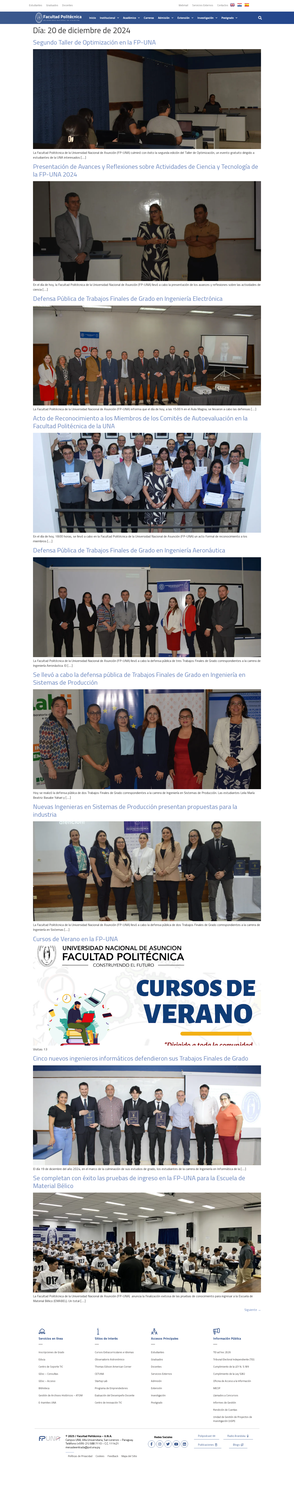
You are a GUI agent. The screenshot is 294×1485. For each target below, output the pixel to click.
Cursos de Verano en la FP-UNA (75, 939)
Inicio (92, 18)
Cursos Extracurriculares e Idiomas (114, 1352)
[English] (232, 4)
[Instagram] (159, 1444)
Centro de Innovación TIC (108, 1403)
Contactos (222, 5)
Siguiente (252, 1309)
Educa (42, 1359)
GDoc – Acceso (47, 1381)
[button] (260, 17)
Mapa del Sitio (129, 1456)
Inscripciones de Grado (51, 1352)
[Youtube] (176, 1444)
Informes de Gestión (224, 1403)
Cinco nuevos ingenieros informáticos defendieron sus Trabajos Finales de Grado (140, 1058)
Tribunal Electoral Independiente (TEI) (233, 1359)
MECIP (216, 1388)
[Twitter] (168, 1444)
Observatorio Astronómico (109, 1359)
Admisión (164, 18)
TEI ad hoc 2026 (222, 1352)
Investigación (205, 18)
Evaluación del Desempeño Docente (114, 1395)
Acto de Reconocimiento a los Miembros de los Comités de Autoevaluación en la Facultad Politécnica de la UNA (140, 421)
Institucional (107, 18)
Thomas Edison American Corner (113, 1367)
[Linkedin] (184, 1444)
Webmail (183, 5)
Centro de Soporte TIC (51, 1367)
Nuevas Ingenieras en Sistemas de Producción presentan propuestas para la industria (135, 810)
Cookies (100, 1456)
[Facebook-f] (151, 1444)
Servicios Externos (202, 5)
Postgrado (227, 18)
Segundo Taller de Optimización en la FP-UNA (94, 42)
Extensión (183, 18)
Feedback (113, 1456)
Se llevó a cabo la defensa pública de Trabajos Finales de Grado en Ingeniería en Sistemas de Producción (139, 678)
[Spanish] (247, 4)
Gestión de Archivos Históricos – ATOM (61, 1395)
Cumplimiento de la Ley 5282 (229, 1374)
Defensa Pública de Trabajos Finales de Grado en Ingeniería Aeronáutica (129, 550)
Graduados (52, 5)
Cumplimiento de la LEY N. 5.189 (231, 1367)
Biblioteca (44, 1388)
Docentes (67, 5)
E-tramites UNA (47, 1403)
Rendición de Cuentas (225, 1410)
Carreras (149, 18)
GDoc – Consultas (48, 1374)
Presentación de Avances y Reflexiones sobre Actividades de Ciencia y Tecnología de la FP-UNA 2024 (145, 170)
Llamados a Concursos (225, 1395)
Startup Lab (101, 1381)
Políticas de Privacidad (80, 1456)
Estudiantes (35, 5)
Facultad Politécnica (62, 16)
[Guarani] (239, 4)
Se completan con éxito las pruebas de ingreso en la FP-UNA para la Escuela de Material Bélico (139, 1181)
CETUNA (99, 1374)
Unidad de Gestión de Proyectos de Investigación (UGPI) (232, 1419)
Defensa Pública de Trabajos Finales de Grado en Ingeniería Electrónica (128, 298)
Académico (129, 18)
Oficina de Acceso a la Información (232, 1381)
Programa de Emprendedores (111, 1388)
